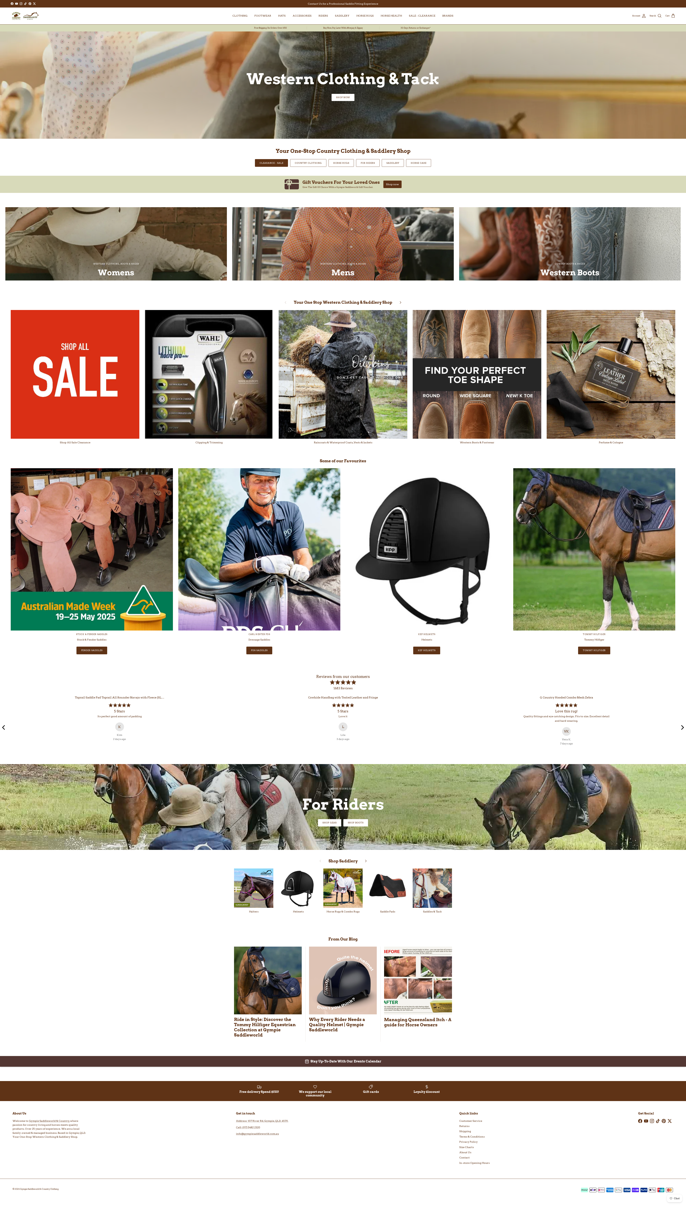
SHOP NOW (343, 97)
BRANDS (447, 15)
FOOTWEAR (262, 15)
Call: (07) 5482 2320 (248, 1127)
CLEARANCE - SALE (271, 163)
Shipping (465, 1131)
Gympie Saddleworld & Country (49, 1120)
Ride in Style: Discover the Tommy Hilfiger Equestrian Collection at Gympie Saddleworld (265, 1027)
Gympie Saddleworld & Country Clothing (39, 1189)
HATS (282, 15)
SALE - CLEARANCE (422, 15)
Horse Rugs (341, 163)
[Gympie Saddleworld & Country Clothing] (25, 16)
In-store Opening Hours (474, 1162)
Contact (464, 1157)
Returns (464, 1126)
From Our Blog (343, 939)
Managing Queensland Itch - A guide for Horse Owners (417, 1022)
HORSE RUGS (365, 15)
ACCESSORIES (302, 15)
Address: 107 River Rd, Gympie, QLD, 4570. (262, 1120)
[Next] (682, 727)
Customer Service (470, 1120)
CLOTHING (239, 15)
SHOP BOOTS (356, 822)
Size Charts (466, 1147)
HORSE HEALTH (391, 15)
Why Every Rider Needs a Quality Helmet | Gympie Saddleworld (337, 1024)
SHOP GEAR (329, 822)
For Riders (368, 163)
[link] (343, 184)
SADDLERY (342, 15)
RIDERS (323, 15)
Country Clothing (308, 163)
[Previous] (4, 727)
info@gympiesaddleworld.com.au (257, 1133)
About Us (465, 1152)
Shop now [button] (392, 184)
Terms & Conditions (472, 1136)
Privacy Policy (468, 1141)
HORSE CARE (418, 163)
